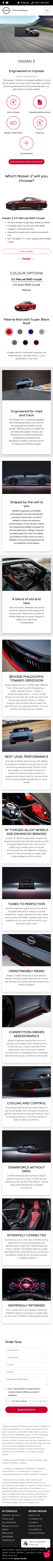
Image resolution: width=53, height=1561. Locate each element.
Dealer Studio (20, 1558)
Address (25, 2)
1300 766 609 (42, 2)
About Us (34, 1515)
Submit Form (26, 1409)
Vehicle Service (11, 1515)
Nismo (26, 290)
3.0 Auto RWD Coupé (26, 284)
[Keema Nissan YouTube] (7, 2)
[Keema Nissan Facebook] (4, 2)
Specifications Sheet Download (26, 162)
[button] (47, 10)
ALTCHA (43, 1401)
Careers (33, 1522)
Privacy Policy (37, 1533)
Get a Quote (26, 251)
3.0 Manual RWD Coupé (26, 279)
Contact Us (35, 1518)
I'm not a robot (19, 1401)
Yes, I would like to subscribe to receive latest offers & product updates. (24, 1392)
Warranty (7, 1533)
